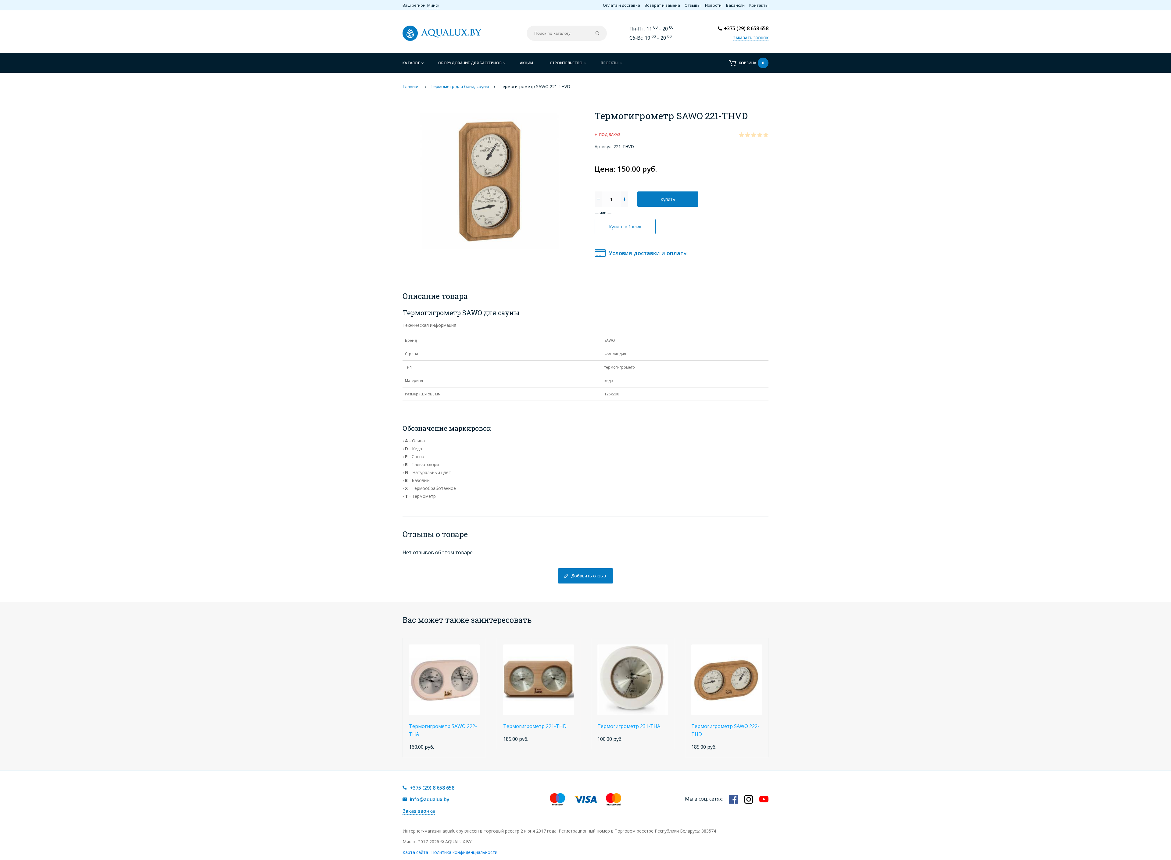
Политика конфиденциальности (464, 852)
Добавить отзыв (588, 576)
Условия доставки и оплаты (648, 253)
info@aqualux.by (429, 799)
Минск (433, 5)
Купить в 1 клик (625, 227)
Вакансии (735, 5)
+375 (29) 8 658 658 (746, 28)
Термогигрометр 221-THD (535, 726)
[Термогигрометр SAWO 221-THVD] (489, 180)
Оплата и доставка (621, 5)
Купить (668, 199)
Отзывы (692, 5)
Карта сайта (415, 852)
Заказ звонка (419, 811)
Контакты (758, 5)
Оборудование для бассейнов (470, 63)
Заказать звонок (750, 38)
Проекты (609, 63)
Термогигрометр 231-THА (628, 726)
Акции (526, 63)
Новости (713, 5)
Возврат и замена (662, 5)
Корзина (751, 63)
